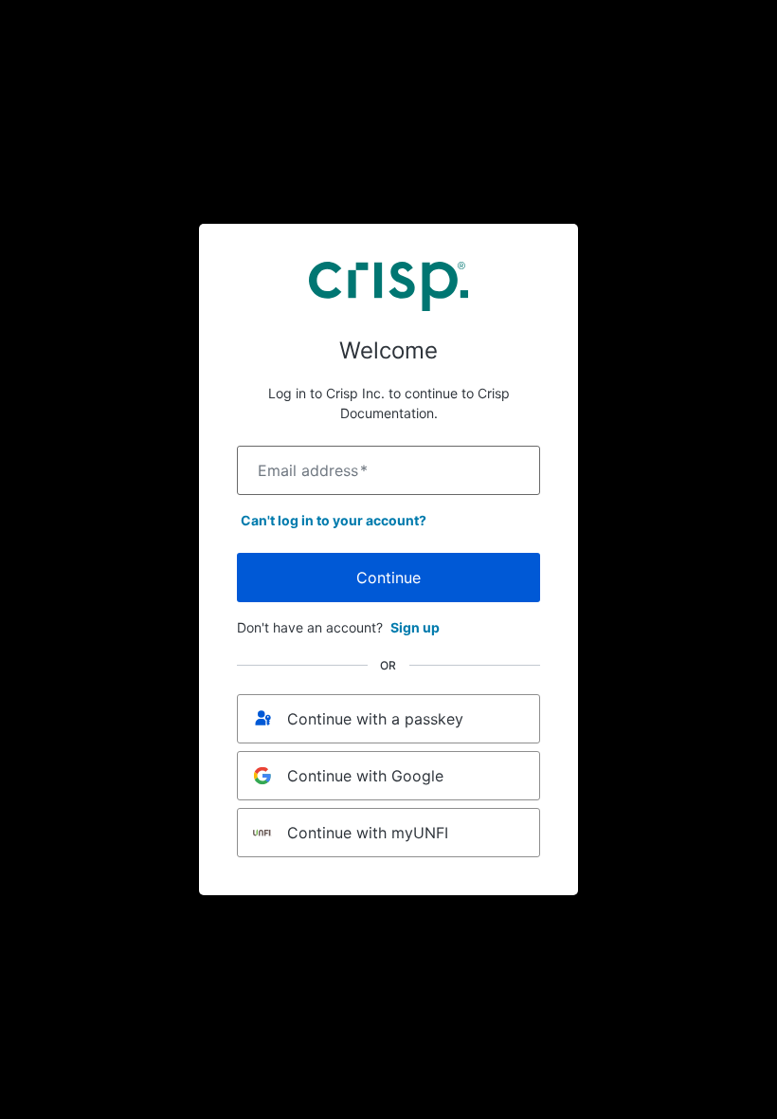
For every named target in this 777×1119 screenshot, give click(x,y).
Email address (313, 470)
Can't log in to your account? (333, 520)
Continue (388, 577)
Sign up (415, 627)
